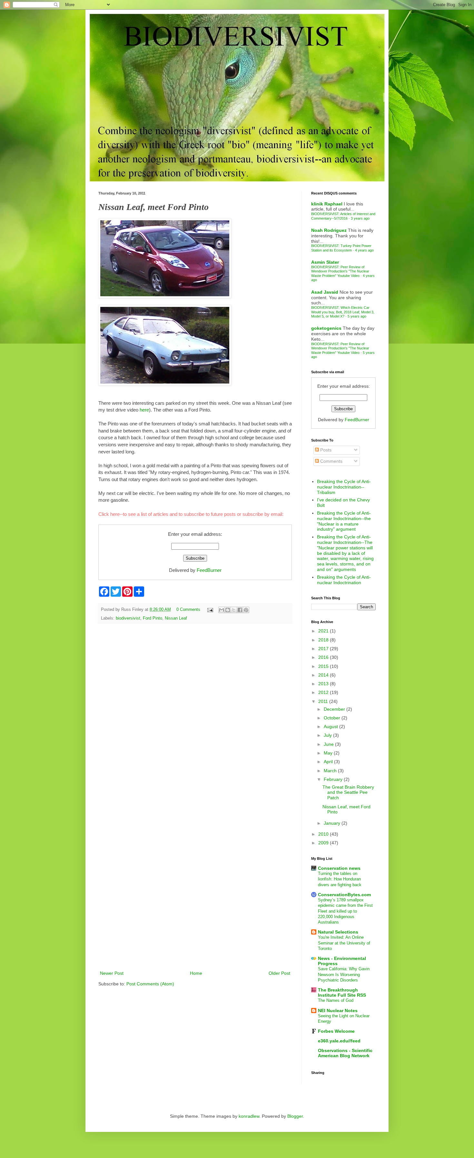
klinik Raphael (326, 203)
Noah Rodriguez (329, 230)
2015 (324, 666)
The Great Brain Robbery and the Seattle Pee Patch (348, 792)
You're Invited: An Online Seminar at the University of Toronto (344, 943)
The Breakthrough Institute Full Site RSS (342, 992)
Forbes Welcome (336, 1031)
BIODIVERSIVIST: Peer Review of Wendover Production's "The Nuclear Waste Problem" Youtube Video (340, 271)
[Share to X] (234, 610)
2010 (324, 834)
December (335, 709)
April (329, 761)
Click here (109, 514)
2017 (324, 648)
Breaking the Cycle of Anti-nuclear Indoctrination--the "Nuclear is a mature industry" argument (344, 521)
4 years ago (364, 250)
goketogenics (326, 328)
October (332, 717)
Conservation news (339, 868)
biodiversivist (128, 618)
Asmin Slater (325, 262)
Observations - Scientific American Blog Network (345, 1053)
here (144, 410)
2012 (324, 692)
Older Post (279, 973)
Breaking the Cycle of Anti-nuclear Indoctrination (344, 579)
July (328, 735)
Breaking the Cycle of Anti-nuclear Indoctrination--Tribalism (344, 487)
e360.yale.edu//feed (339, 1040)
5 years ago (357, 316)
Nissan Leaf (176, 618)
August (331, 726)
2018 (324, 639)
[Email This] (221, 610)
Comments (330, 461)
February (334, 779)
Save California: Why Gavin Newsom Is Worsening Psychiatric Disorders (344, 974)
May (329, 752)
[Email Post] (209, 609)
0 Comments (188, 609)
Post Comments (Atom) (150, 983)
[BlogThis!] (227, 610)
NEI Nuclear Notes (338, 1010)
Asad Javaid (324, 292)
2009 (324, 842)
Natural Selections (338, 932)
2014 (324, 675)
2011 (323, 701)
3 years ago (360, 218)
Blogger (295, 1116)
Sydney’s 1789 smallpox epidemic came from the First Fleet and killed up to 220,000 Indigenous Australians (345, 911)
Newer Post (111, 973)
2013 (324, 683)
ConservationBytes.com (344, 894)
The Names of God (335, 1000)
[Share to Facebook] (240, 610)
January (332, 823)
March (331, 770)
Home (196, 973)
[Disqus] (195, 712)
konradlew (249, 1116)
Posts (325, 449)
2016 (324, 657)
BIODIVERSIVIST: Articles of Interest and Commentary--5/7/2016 (343, 216)
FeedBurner (209, 570)
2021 (324, 630)
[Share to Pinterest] (246, 610)
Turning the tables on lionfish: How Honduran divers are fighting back (339, 879)
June (329, 744)
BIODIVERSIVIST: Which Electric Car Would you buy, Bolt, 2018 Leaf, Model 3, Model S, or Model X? (342, 312)
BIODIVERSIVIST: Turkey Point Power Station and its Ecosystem (341, 248)
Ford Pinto (152, 618)
